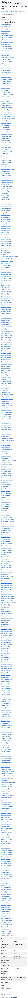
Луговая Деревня (5, 495)
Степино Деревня (5, 791)
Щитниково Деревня (6, 920)
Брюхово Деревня (5, 153)
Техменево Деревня (6, 826)
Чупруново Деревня (6, 887)
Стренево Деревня (6, 797)
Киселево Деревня (6, 383)
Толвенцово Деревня (6, 832)
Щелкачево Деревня (6, 918)
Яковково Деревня (6, 931)
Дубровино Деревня (6, 294)
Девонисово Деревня (6, 270)
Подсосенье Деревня (6, 662)
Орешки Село (4, 622)
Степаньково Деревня (7, 789)
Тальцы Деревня (5, 811)
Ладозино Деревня (6, 471)
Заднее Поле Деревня (6, 318)
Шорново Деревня (6, 911)
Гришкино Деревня (6, 245)
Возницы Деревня (5, 193)
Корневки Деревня (6, 423)
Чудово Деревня (5, 883)
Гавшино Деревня (5, 215)
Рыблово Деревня (5, 705)
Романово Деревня (6, 701)
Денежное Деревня (6, 276)
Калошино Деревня (6, 381)
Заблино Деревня (5, 313)
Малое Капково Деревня (7, 519)
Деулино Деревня (5, 285)
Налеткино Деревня (6, 563)
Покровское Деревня (6, 666)
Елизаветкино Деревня (7, 298)
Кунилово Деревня (6, 456)
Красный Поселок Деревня (8, 440)
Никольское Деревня (6, 581)
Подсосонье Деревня (6, 664)
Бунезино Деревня (6, 158)
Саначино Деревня (6, 719)
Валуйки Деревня (5, 173)
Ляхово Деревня (5, 510)
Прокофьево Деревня (6, 679)
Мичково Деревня (6, 546)
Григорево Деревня (6, 243)
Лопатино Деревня (6, 493)
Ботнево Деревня (5, 138)
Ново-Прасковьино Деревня (8, 602)
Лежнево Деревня (5, 482)
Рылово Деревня (5, 708)
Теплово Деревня (5, 817)
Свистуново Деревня (6, 729)
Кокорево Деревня (6, 408)
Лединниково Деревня (7, 480)
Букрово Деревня (5, 156)
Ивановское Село (5, 346)
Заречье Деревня (5, 322)
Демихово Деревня (6, 274)
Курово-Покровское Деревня (8, 460)
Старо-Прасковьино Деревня (8, 775)
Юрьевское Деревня (6, 924)
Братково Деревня (6, 147)
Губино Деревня (5, 250)
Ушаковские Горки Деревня (8, 850)
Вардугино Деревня (6, 175)
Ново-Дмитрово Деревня (7, 596)
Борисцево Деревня (6, 125)
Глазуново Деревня (6, 219)
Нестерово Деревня (6, 574)
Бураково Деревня (6, 160)
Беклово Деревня (5, 88)
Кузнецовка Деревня (6, 449)
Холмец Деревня (5, 861)
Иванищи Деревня (6, 337)
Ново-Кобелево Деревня (7, 598)
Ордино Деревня (5, 620)
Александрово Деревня (7, 35)
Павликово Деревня (6, 629)
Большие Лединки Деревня (8, 116)
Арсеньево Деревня (6, 55)
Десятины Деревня (6, 283)
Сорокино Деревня (6, 758)
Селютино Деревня (6, 738)
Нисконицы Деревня (6, 594)
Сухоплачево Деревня (7, 806)
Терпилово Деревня (6, 821)
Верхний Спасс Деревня (7, 186)
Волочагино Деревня (6, 202)
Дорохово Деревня (6, 291)
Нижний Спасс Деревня (7, 576)
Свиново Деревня (5, 727)
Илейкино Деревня (6, 362)
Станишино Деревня (6, 762)
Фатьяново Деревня (6, 852)
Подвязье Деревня (6, 657)
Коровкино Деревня (6, 427)
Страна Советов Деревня (7, 795)
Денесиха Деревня (6, 278)
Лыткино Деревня (5, 502)
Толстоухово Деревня (6, 839)
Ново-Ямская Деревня (7, 605)
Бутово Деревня (5, 164)
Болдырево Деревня (6, 107)
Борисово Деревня (6, 123)
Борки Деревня (5, 127)
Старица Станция (5, 767)
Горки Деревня (5, 232)
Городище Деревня (6, 237)
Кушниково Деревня (6, 464)
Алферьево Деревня (6, 37)
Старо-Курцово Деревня (7, 771)
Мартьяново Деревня (6, 528)
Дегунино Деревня (6, 272)
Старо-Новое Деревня (7, 773)
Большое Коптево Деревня (8, 121)
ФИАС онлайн (4, 11)
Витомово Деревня (6, 188)
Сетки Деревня (5, 747)
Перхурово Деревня (6, 648)
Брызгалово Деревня (6, 151)
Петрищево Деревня (6, 653)
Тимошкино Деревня (6, 828)
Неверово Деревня (6, 567)
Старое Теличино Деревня (8, 782)
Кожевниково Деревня (7, 399)
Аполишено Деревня (6, 50)
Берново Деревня (5, 99)
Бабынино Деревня (6, 70)
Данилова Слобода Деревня (8, 259)
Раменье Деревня (5, 690)
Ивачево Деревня (5, 348)
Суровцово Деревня (6, 802)
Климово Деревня (5, 386)
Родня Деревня (5, 697)
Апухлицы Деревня (6, 53)
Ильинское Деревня (6, 364)
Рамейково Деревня (6, 688)
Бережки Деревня (5, 92)
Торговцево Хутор (5, 841)
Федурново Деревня (6, 857)
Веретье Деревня (5, 184)
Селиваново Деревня (6, 734)
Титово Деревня (5, 830)
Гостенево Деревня (6, 239)
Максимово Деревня (6, 513)
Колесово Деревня (6, 410)
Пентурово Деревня (6, 640)
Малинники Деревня (6, 515)
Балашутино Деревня (6, 79)
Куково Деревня (5, 451)
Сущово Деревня (5, 808)
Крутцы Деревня (5, 447)
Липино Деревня (5, 489)
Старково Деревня (6, 769)
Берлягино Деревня (6, 96)
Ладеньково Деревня (6, 469)
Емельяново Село (5, 300)
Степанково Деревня (6, 786)
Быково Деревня (5, 167)
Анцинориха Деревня (6, 48)
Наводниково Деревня (7, 561)
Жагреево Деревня (6, 305)
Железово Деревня (6, 307)
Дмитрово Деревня (6, 287)
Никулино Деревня (6, 592)
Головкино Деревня (6, 226)
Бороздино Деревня (6, 132)
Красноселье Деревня (7, 438)
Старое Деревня (5, 780)
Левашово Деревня (6, 478)
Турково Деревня (5, 843)
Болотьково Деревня (6, 114)
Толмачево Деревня (6, 835)
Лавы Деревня (4, 467)
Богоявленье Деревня (7, 103)
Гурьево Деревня (5, 252)
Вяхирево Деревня (6, 213)
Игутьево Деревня (6, 355)
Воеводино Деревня (6, 191)
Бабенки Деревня (5, 64)
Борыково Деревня (6, 136)
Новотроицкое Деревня (7, 613)
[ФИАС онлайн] (11, 3)
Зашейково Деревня (6, 326)
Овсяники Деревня (6, 616)
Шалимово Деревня (6, 896)
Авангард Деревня (6, 29)
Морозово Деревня (6, 552)
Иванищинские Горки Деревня (9, 340)
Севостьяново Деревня (7, 732)
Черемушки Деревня (6, 874)
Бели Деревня (4, 90)
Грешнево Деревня (6, 241)
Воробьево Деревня (6, 204)
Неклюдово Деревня (6, 572)
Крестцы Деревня (5, 443)
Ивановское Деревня (6, 344)
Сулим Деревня (5, 800)
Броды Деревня (5, 149)
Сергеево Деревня (6, 743)
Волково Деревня (5, 197)
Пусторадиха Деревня (7, 683)
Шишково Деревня (6, 909)
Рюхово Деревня (5, 710)
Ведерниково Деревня (7, 182)
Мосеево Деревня (5, 554)
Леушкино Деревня (6, 484)
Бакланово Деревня (6, 75)
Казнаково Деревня (6, 377)
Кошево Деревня (5, 432)
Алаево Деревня (5, 33)
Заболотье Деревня (6, 316)
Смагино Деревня (5, 754)
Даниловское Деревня (7, 261)
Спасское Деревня (6, 760)
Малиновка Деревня (6, 517)
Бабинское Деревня (6, 68)
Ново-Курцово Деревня (7, 600)
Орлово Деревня (5, 624)
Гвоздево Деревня (5, 217)
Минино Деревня (5, 539)
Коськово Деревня (6, 429)
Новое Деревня (5, 607)
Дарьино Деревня (5, 263)
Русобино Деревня (6, 703)
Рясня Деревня (5, 714)
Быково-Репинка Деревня (7, 169)
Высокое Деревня (5, 210)
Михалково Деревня (6, 543)
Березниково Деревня (7, 94)
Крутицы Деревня (5, 445)
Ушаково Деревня (5, 848)
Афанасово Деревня (6, 59)
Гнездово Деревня (6, 224)
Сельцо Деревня (5, 736)
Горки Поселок (5, 234)
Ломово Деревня (5, 491)
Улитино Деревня (5, 846)
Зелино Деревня (5, 329)
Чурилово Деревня (6, 889)
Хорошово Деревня (6, 865)
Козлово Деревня (5, 401)
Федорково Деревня (6, 854)
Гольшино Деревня (6, 230)
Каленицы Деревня (6, 379)
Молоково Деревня (6, 548)
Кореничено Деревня (6, 418)
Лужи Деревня (4, 497)
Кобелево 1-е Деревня (7, 394)
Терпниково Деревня (6, 824)
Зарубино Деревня (6, 324)
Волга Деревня (5, 195)
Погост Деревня (5, 655)
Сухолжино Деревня (6, 804)
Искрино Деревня (5, 370)
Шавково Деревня (6, 894)
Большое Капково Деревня (8, 118)
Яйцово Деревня (5, 929)
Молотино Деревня (6, 550)
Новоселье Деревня (6, 611)
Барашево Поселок (6, 83)
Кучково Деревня (5, 462)
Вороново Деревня (6, 206)
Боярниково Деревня (6, 145)
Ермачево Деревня (6, 302)
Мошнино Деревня (6, 559)
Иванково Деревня (6, 342)
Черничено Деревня (6, 876)
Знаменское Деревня (6, 335)
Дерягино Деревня (6, 280)
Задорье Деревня (5, 320)
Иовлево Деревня (5, 366)
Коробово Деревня (6, 425)
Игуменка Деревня (6, 353)
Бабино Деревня (5, 66)
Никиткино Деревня (6, 578)
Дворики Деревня (5, 265)
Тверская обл (13, 11)
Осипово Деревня (5, 627)
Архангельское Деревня (7, 57)
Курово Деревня (5, 458)
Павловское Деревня (6, 631)
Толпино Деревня (5, 837)
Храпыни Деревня (5, 867)
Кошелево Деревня (6, 434)
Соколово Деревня (6, 756)
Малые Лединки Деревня (7, 526)
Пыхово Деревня (5, 686)
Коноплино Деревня (6, 412)
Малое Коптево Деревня (7, 521)
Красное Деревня (5, 436)
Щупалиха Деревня (6, 922)
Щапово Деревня (5, 916)
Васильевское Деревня (7, 178)
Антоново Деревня (6, 46)
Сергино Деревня (5, 745)
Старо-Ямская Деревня (7, 778)
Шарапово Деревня (6, 898)
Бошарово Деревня (6, 142)
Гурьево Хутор (4, 254)
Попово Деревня (5, 675)
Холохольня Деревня (6, 863)
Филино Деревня (5, 859)
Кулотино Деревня (6, 454)
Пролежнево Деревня (6, 681)
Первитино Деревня (6, 644)
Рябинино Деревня (6, 712)
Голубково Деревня (6, 228)
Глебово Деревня (5, 221)
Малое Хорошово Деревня (8, 524)
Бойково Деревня (5, 105)
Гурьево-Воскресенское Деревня (9, 256)
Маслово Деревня (5, 530)
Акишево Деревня (5, 31)
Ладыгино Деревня (6, 473)
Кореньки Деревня (6, 421)
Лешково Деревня (5, 486)
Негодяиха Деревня (6, 570)
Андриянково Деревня (7, 42)
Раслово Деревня (5, 692)
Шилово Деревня (5, 907)
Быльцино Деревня (6, 171)
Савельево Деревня (6, 716)
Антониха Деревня (6, 44)
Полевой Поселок (5, 670)
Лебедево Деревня (6, 475)
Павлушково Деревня (6, 633)
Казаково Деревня (6, 375)
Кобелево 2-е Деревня (7, 397)
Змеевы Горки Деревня (7, 331)
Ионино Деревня (5, 368)
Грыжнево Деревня (6, 248)
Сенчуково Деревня (6, 740)
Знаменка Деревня (6, 333)
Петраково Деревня (6, 651)
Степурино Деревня (6, 793)
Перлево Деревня (5, 646)
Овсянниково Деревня (7, 618)
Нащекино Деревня (6, 565)
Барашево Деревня (6, 81)
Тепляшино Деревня (6, 819)
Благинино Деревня (6, 101)
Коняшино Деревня (6, 416)
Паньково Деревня (6, 638)
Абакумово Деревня (6, 24)
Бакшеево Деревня (6, 77)
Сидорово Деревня (6, 749)
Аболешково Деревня (6, 26)
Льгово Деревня (5, 508)
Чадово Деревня (5, 870)
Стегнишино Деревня (6, 784)
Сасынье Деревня (5, 721)
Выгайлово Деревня (6, 208)
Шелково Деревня (6, 903)
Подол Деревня (5, 659)
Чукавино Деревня (6, 885)
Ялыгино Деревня (5, 933)
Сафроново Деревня (6, 725)
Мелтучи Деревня (5, 537)
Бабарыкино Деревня (6, 61)
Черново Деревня (5, 878)
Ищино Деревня (5, 372)
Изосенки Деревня (6, 359)
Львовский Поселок (6, 506)
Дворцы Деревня (5, 267)
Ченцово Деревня (5, 872)
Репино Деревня (5, 694)
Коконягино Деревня (6, 405)
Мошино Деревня (5, 556)
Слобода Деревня (5, 751)
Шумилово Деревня (6, 913)
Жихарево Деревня (6, 311)
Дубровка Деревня (6, 296)
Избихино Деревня (6, 357)
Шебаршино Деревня (6, 900)
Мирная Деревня (5, 541)
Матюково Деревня (6, 535)
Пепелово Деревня (6, 642)
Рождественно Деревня (7, 699)
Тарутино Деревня (6, 815)
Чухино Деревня (5, 892)
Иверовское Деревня (6, 351)
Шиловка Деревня (6, 905)
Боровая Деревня (5, 129)
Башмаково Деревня (6, 86)
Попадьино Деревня (6, 673)
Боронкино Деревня (6, 134)
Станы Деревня (5, 765)
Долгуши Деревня (5, 289)
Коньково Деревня (6, 414)
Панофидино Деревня (7, 635)
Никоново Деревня (6, 589)
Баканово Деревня (6, 72)
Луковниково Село (6, 500)
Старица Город (5, 19)
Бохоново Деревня (6, 140)
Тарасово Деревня (6, 813)
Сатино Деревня (5, 723)
